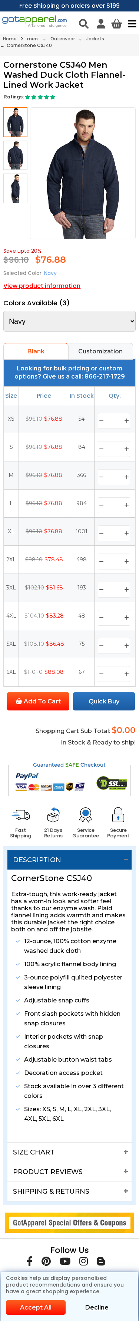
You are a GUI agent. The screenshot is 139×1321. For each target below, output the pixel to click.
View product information (41, 286)
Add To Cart (41, 701)
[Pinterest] (46, 1262)
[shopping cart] (116, 23)
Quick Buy (104, 701)
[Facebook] (30, 1262)
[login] (101, 23)
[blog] (101, 1262)
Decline (97, 1307)
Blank (35, 351)
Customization (100, 351)
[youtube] (65, 1262)
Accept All (36, 1307)
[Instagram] (83, 1262)
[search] (84, 23)
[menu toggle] (130, 23)
